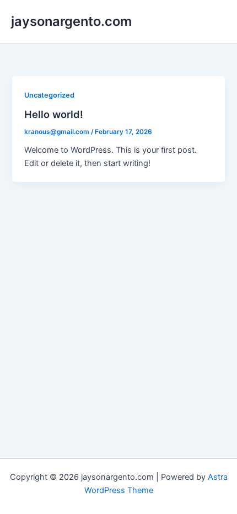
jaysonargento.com (71, 21)
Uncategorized (49, 95)
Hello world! (53, 114)
